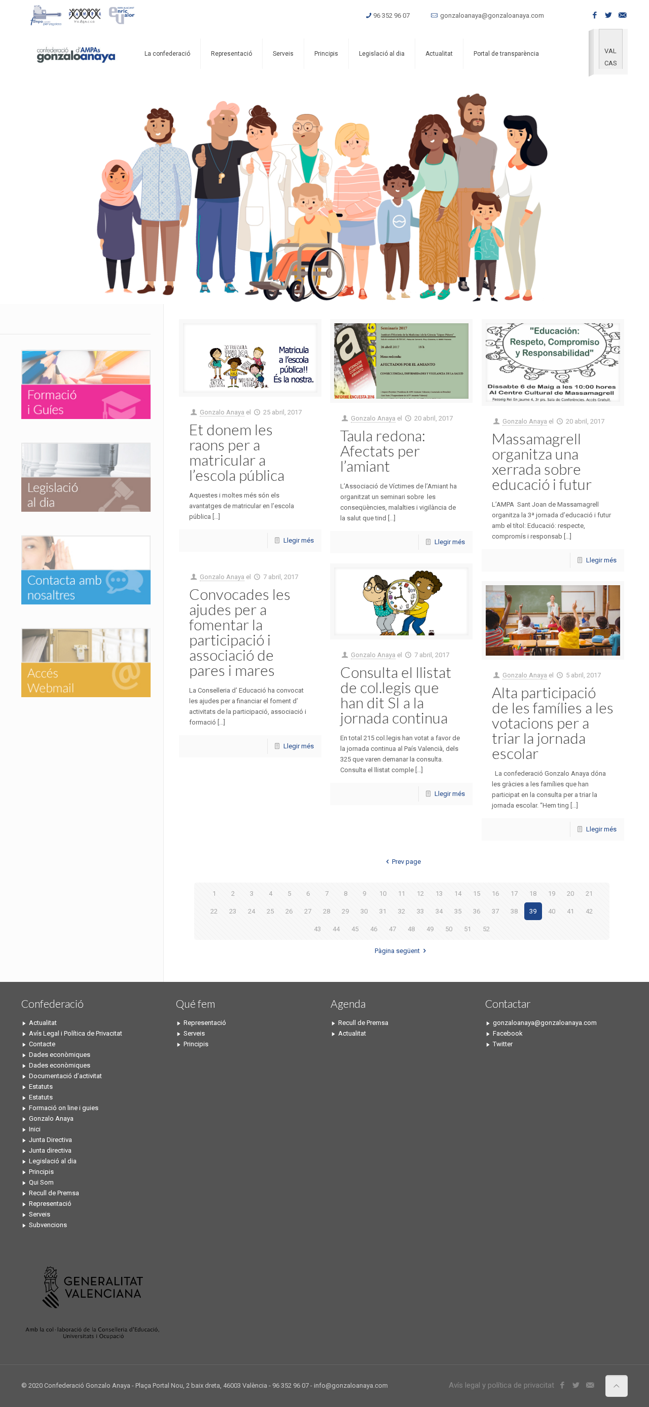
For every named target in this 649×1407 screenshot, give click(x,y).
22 (214, 911)
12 (420, 893)
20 (570, 893)
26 (289, 911)
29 (345, 911)
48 (411, 929)
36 (476, 911)
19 (551, 893)
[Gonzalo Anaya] (75, 54)
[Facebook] (595, 15)
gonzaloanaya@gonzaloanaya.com (492, 15)
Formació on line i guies (63, 1108)
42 (589, 911)
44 (336, 929)
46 (373, 929)
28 (326, 911)
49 (430, 929)
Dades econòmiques (59, 1054)
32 (401, 911)
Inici (35, 1129)
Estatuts (41, 1086)
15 (476, 893)
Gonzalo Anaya (222, 412)
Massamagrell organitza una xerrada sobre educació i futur (542, 461)
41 (570, 911)
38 (514, 911)
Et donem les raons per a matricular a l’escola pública (236, 452)
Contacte (42, 1044)
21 (589, 893)
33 (420, 911)
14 (457, 893)
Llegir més (298, 540)
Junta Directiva (50, 1140)
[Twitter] (608, 15)
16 (495, 893)
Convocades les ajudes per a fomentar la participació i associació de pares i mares (240, 632)
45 (354, 929)
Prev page (406, 861)
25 (270, 911)
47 (392, 929)
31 (382, 911)
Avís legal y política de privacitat (501, 1385)
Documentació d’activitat (65, 1076)
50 (448, 929)
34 (439, 911)
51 (467, 929)
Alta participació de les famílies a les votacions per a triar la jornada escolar (553, 722)
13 (439, 893)
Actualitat (43, 1022)
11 (401, 893)
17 (514, 893)
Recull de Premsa (54, 1193)
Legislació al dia (53, 1161)
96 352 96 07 (391, 15)
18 (532, 893)
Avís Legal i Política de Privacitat (75, 1033)
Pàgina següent (397, 951)
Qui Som (41, 1182)
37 (495, 911)
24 (251, 911)
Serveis (39, 1214)
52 (486, 929)
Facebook (508, 1033)
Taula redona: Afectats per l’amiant (382, 450)
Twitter (503, 1044)
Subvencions (48, 1225)
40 (551, 911)
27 (307, 911)
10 (382, 893)
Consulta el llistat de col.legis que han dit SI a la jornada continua (395, 695)
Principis (41, 1171)
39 (532, 911)
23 (232, 911)
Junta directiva (50, 1150)
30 (364, 911)
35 (457, 911)
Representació (50, 1203)
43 (317, 929)
